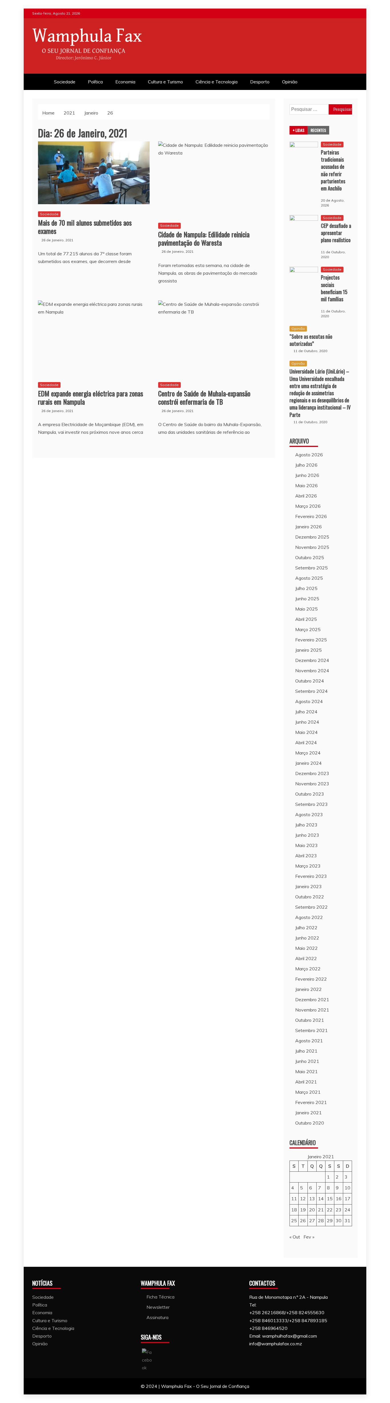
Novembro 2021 (312, 1010)
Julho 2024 (306, 711)
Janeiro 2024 (308, 763)
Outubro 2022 (309, 897)
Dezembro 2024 (312, 660)
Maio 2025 (306, 609)
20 (312, 1210)
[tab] (298, 130)
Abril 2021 (306, 1082)
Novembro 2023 (312, 783)
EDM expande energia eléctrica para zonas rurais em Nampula (90, 397)
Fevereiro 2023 (311, 876)
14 (321, 1198)
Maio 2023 (306, 845)
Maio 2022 (306, 948)
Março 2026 (308, 506)
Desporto (260, 82)
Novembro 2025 (312, 547)
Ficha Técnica (160, 1297)
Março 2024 (308, 753)
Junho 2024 (307, 722)
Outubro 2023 (309, 794)
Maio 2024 (306, 732)
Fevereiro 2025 (311, 640)
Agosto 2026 (309, 454)
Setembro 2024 (311, 691)
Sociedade (64, 82)
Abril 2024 (306, 742)
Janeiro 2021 (308, 1112)
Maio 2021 (306, 1071)
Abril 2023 (306, 855)
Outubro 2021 (309, 1020)
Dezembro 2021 (312, 999)
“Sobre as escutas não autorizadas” (311, 340)
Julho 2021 (306, 1051)
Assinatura (157, 1317)
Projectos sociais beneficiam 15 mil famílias (334, 288)
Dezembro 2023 (312, 773)
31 (347, 1220)
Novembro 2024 (312, 670)
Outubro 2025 (309, 557)
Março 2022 (308, 969)
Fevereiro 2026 (311, 516)
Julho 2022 (306, 927)
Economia (125, 82)
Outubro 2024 (309, 681)
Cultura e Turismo (165, 82)
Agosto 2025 (309, 578)
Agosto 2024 (309, 701)
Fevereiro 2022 (311, 979)
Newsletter (158, 1307)
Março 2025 (308, 629)
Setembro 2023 (311, 804)
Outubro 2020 (309, 1123)
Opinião (289, 82)
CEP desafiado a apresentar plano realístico (336, 233)
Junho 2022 (307, 938)
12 (303, 1198)
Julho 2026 (306, 465)
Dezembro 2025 (312, 537)
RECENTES (318, 130)
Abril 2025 (306, 619)
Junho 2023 (307, 835)
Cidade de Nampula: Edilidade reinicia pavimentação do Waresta (204, 238)
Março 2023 (308, 866)
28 (321, 1220)
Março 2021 (308, 1092)
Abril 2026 (306, 496)
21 (321, 1210)
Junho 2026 (307, 475)
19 (303, 1210)
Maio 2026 (306, 485)
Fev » (308, 1237)
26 (303, 1220)
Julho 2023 (306, 825)
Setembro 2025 (311, 568)
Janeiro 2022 (308, 989)
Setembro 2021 (311, 1030)
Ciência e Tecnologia (217, 82)
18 (294, 1210)
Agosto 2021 (309, 1040)
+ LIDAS (298, 130)
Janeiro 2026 (308, 526)
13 (312, 1198)
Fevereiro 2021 (311, 1102)
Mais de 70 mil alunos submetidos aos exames (85, 226)
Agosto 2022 (309, 917)
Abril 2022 (306, 958)
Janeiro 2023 (308, 886)
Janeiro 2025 (308, 650)
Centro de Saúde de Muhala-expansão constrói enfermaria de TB (204, 397)
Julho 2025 (306, 588)
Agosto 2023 (309, 814)
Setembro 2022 (311, 907)
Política (95, 82)
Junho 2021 (307, 1061)
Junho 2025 (307, 598)
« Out (295, 1237)
